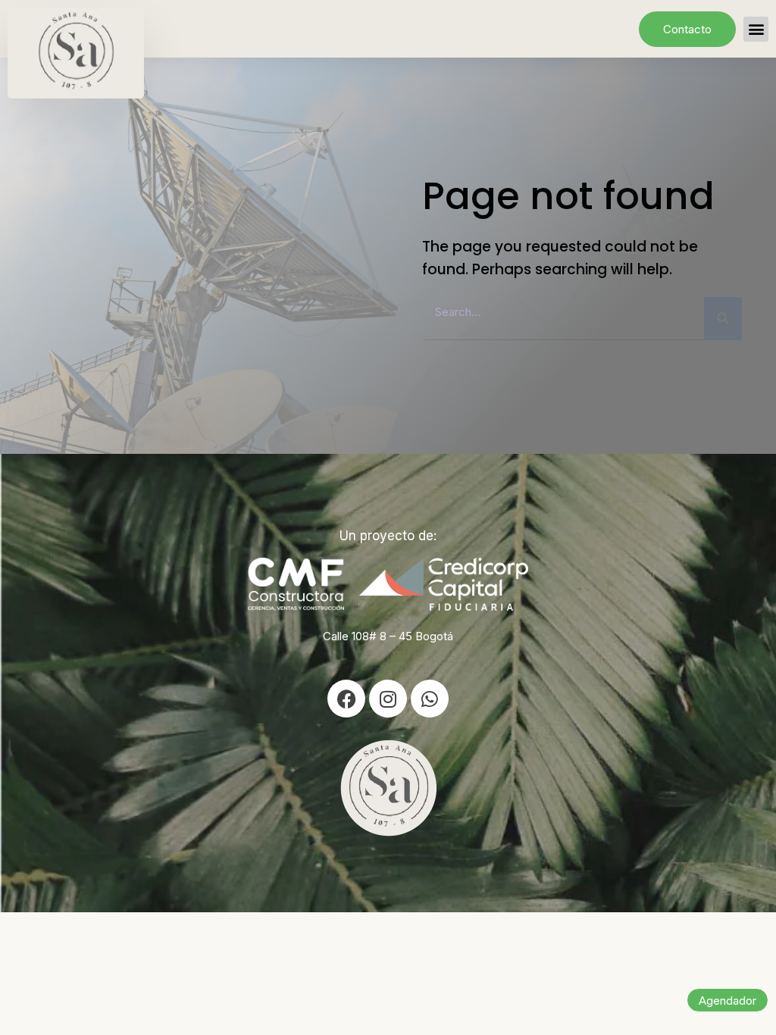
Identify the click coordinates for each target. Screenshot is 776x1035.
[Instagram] (388, 699)
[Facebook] (346, 699)
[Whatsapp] (430, 699)
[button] (755, 29)
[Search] (723, 318)
